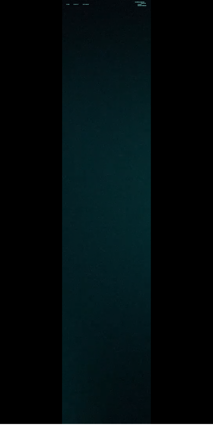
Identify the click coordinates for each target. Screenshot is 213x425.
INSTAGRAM (86, 4)
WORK (68, 4)
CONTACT (76, 4)
